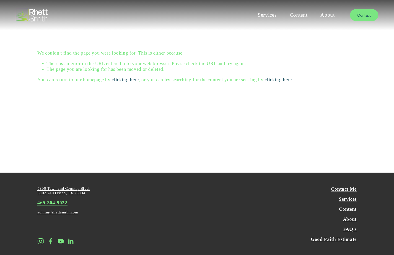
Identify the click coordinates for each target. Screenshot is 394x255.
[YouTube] (60, 241)
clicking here (125, 79)
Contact (364, 15)
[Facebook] (50, 241)
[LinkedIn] (70, 241)
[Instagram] (40, 241)
